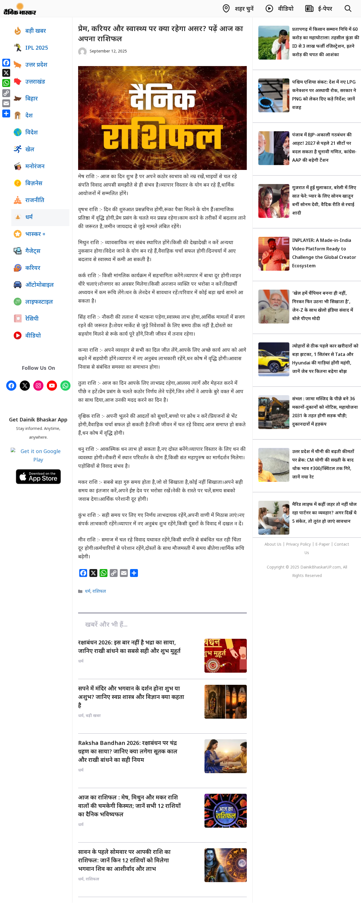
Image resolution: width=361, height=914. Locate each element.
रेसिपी (32, 319)
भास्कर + (35, 234)
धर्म (87, 592)
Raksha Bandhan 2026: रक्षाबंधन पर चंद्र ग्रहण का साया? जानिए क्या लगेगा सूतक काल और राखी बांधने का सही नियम (127, 752)
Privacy (293, 544)
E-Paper (322, 544)
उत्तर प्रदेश (36, 65)
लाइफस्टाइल (39, 302)
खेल (29, 150)
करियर (32, 268)
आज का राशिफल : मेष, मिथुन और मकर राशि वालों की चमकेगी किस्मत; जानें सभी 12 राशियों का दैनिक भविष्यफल (129, 806)
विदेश (31, 133)
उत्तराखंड (35, 82)
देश (29, 116)
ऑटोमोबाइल (39, 285)
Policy (305, 544)
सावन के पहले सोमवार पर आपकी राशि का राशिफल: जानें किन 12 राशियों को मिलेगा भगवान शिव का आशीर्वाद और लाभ (124, 861)
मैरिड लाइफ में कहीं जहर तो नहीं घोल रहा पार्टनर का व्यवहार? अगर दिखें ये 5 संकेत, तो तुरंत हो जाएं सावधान (324, 513)
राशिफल (99, 592)
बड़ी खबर (35, 31)
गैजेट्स (32, 251)
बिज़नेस (33, 183)
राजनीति (34, 200)
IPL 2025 (36, 48)
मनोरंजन (35, 166)
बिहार (31, 99)
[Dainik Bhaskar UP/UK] (20, 8)
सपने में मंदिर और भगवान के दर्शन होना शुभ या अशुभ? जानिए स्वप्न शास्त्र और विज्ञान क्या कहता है (131, 697)
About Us (274, 544)
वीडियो (33, 336)
